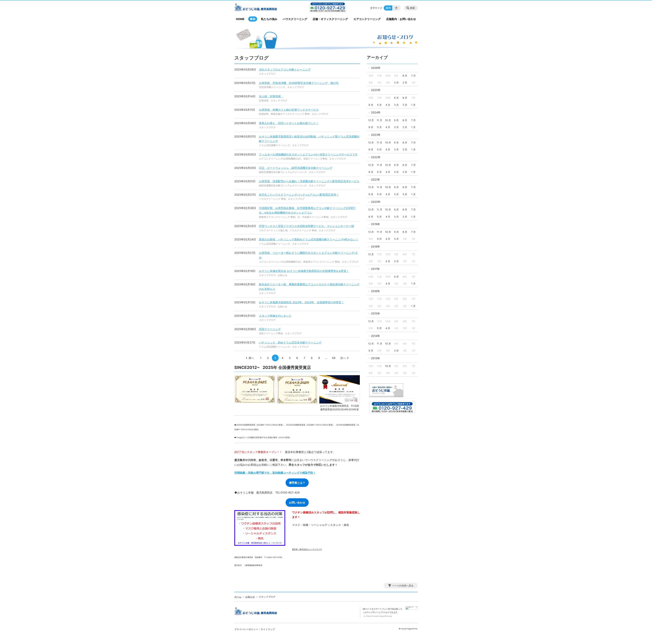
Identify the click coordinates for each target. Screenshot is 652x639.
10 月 (388, 120)
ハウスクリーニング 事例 (272, 198)
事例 (252, 19)
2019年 (375, 224)
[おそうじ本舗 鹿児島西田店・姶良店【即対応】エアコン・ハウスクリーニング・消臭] (262, 8)
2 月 (405, 82)
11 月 (379, 120)
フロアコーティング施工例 (273, 230)
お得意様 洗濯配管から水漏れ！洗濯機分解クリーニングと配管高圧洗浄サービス (309, 181)
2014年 (375, 336)
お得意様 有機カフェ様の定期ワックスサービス (289, 109)
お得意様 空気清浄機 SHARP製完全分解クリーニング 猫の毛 (299, 83)
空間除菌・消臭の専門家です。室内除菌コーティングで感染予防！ (275, 472)
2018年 (375, 246)
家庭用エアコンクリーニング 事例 (321, 261)
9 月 (396, 97)
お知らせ (282, 275)
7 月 (413, 75)
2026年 (376, 68)
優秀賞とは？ (297, 482)
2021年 (375, 179)
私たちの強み (269, 19)
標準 (388, 8)
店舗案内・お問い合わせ (401, 19)
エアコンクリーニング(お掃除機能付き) (280, 158)
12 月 (371, 120)
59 (333, 358)
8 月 (405, 75)
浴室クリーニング (270, 329)
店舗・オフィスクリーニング (330, 19)
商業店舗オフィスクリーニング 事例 (290, 113)
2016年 (375, 291)
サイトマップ (268, 629)
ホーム (237, 596)
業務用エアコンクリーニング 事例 (277, 216)
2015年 (375, 313)
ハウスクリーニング (295, 19)
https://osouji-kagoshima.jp (379, 616)
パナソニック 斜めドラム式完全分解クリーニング (290, 342)
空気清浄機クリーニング (272, 87)
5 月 (379, 104)
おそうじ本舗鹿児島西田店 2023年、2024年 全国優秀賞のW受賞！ (301, 302)
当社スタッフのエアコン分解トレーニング (285, 69)
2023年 (376, 134)
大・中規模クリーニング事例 (312, 216)
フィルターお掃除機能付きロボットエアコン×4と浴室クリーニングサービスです (308, 154)
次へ (343, 358)
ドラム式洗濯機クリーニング (274, 145)
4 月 (388, 104)
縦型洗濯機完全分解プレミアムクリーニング (282, 172)
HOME (240, 19)
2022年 (376, 157)
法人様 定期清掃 (271, 96)
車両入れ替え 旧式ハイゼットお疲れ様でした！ (289, 123)
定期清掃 (263, 100)
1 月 (413, 104)
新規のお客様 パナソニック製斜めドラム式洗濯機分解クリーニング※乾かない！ (308, 239)
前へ (251, 358)
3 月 (396, 82)
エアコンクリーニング (367, 19)
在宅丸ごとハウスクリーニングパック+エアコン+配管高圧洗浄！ (299, 194)
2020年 (376, 201)
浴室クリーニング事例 (315, 158)
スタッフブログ (267, 73)
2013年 (375, 358)
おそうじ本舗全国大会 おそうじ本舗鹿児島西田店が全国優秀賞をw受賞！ (304, 271)
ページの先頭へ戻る (402, 585)
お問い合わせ (297, 502)
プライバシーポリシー (246, 629)
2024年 (376, 112)
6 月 (371, 104)
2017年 (375, 269)
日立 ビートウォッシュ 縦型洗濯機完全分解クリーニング (295, 168)
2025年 (376, 90)
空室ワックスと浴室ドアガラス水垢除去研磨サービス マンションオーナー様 (306, 226)
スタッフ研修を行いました (275, 315)
